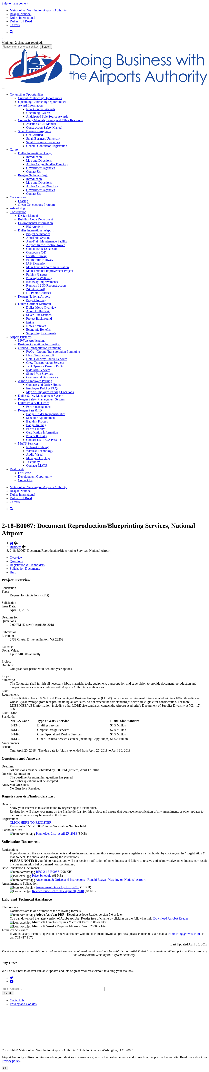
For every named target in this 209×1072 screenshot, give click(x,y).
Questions (16, 561)
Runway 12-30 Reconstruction (46, 285)
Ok (5, 1068)
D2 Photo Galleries (38, 293)
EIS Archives (34, 226)
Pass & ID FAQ (36, 436)
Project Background (39, 318)
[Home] (104, 84)
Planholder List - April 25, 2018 (56, 833)
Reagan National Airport (34, 296)
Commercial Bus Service (42, 377)
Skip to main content (15, 3)
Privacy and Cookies (23, 1004)
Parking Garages (37, 274)
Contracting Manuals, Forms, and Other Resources (50, 120)
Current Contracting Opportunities (40, 98)
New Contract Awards (40, 109)
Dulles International (22, 17)
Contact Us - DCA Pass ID (43, 439)
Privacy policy (11, 1061)
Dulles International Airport (35, 230)
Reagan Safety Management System (41, 399)
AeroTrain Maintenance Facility (46, 241)
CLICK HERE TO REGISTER (30, 822)
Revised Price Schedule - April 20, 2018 (58, 891)
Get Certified (34, 135)
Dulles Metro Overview (41, 307)
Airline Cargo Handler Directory (47, 164)
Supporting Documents (41, 333)
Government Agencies (40, 168)
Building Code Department (35, 219)
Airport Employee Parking (35, 381)
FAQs (30, 322)
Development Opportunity (35, 476)
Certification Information (42, 432)
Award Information (30, 105)
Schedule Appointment (41, 417)
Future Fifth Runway (39, 259)
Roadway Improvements (42, 282)
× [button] (2, 39)
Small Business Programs (34, 131)
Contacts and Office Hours (43, 384)
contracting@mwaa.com (184, 933)
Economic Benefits (38, 329)
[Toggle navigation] (3, 88)
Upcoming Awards (38, 113)
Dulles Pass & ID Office (33, 403)
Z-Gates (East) (35, 289)
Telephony (33, 462)
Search (46, 46)
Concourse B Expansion (42, 248)
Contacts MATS (36, 465)
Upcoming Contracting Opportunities (42, 101)
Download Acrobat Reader (170, 918)
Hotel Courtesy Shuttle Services (46, 359)
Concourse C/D (36, 252)
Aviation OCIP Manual (41, 124)
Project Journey (36, 300)
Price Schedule (41, 875)
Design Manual (28, 215)
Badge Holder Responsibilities (45, 414)
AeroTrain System (38, 237)
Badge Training (36, 425)
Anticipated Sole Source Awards (47, 116)
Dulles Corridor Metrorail (34, 304)
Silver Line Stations (38, 315)
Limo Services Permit (40, 355)
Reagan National (20, 14)
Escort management (38, 406)
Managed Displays (38, 458)
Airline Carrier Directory (42, 186)
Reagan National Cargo (33, 175)
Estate (17, 469)
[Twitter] (11, 978)
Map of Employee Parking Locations (50, 392)
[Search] (11, 32)
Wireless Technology (39, 451)
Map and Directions (39, 160)
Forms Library (35, 428)
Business (20, 337)
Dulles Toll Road (21, 21)
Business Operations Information (39, 344)
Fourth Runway (36, 256)
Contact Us (33, 171)
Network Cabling (37, 447)
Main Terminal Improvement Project (49, 270)
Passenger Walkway (39, 278)
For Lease (24, 473)
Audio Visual (34, 454)
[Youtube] (11, 981)
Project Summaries (38, 234)
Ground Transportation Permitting (39, 348)
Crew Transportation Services (45, 362)
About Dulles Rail (38, 311)
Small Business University (43, 138)
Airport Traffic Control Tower (45, 245)
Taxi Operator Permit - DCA (44, 366)
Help (13, 572)
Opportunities (26, 94)
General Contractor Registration (46, 146)
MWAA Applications (31, 340)
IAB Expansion (36, 263)
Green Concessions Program (36, 204)
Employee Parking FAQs (42, 388)
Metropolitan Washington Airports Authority (38, 10)
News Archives (36, 326)
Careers (15, 25)
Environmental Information (35, 223)
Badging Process (37, 421)
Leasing (23, 201)
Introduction (34, 157)
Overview (16, 557)
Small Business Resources (43, 142)
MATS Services (28, 443)
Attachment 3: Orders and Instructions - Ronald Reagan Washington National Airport (90, 879)
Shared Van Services (39, 373)
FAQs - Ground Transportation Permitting (53, 351)
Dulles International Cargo (35, 153)
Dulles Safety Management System (40, 395)
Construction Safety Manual (44, 127)
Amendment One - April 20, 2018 (57, 887)
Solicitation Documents (25, 568)
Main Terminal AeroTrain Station (47, 267)
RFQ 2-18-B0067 (47, 871)
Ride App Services (38, 370)
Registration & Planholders (27, 565)
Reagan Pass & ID (30, 410)
